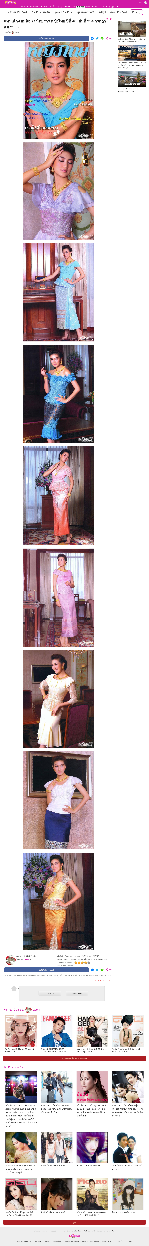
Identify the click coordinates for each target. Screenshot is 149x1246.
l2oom (16, 32)
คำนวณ (95, 6)
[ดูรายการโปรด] (107, 19)
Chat (60, 7)
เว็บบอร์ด (43, 6)
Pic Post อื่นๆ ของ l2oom (21, 1009)
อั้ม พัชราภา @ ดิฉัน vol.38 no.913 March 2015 (19, 1050)
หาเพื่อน (53, 6)
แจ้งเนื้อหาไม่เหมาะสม (102, 981)
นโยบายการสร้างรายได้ (71, 1241)
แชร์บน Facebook (46, 38)
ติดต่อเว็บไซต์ (94, 1241)
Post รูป (136, 12)
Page (111, 7)
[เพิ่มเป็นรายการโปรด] (110, 19)
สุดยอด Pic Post (63, 12)
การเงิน (104, 6)
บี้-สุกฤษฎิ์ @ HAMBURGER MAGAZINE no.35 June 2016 (53, 1050)
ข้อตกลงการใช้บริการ (24, 1241)
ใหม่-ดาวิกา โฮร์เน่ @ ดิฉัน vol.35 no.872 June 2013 (126, 1050)
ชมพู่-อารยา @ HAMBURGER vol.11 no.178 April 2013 (92, 1050)
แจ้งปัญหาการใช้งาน (108, 1241)
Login (50, 993)
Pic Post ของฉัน (41, 12)
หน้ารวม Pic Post (17, 12)
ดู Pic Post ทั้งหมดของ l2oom (74, 1059)
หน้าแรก (24, 6)
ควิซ (88, 6)
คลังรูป (102, 12)
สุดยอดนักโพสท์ (85, 12)
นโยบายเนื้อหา (57, 1241)
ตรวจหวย (34, 6)
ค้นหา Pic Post (118, 12)
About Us (85, 1241)
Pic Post (80, 7)
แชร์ (110, 38)
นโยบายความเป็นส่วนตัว (41, 1241)
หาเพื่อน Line (70, 6)
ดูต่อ (74, 1222)
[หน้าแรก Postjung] (10, 2)
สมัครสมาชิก (77, 994)
